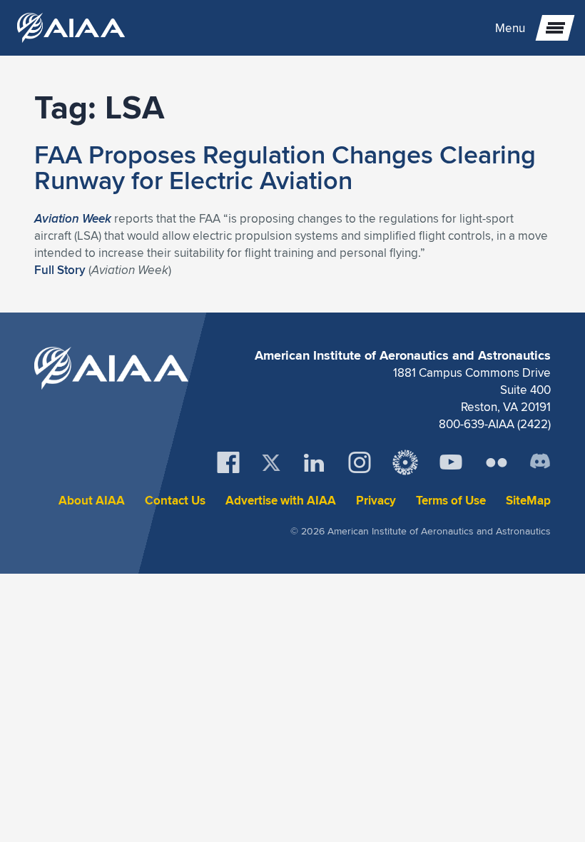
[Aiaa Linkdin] (313, 462)
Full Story (60, 269)
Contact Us (175, 500)
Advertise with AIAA (280, 500)
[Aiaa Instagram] (359, 462)
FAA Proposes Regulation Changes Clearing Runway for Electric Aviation (285, 167)
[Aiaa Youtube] (450, 462)
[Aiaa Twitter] (271, 463)
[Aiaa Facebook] (228, 462)
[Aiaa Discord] (540, 462)
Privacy (376, 500)
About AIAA (91, 500)
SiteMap (528, 500)
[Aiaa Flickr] (496, 462)
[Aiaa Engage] (405, 462)
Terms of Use (451, 500)
